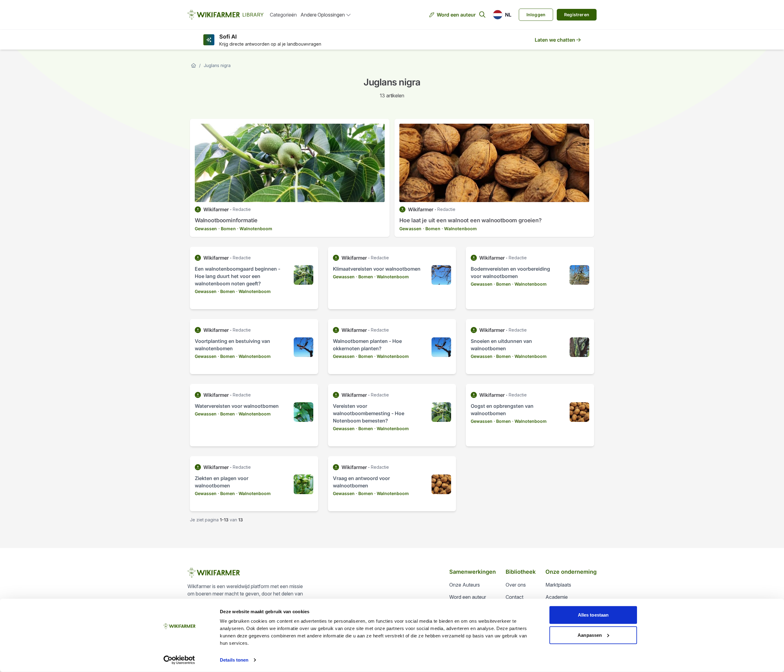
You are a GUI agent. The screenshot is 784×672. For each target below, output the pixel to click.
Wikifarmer (216, 209)
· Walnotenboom (254, 228)
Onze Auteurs (464, 585)
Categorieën (283, 15)
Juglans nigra (217, 65)
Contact (514, 597)
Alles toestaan (593, 615)
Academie (556, 597)
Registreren (576, 14)
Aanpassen (590, 634)
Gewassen (206, 228)
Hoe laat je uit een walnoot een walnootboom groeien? (470, 220)
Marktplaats (558, 585)
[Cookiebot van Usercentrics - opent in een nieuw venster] (179, 660)
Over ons (516, 585)
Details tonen (234, 660)
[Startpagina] (193, 65)
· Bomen (227, 228)
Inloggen (535, 14)
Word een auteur (456, 15)
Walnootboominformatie (226, 220)
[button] (502, 15)
